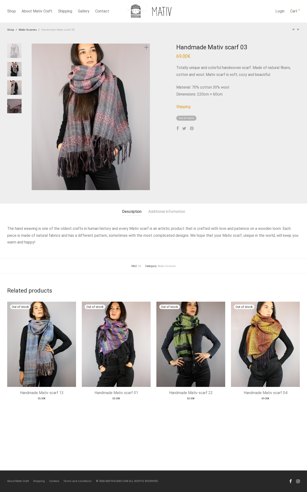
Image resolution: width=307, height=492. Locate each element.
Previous (34, 117)
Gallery (83, 11)
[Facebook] (290, 481)
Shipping (65, 11)
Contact (102, 11)
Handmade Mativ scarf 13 (42, 392)
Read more (42, 399)
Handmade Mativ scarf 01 (116, 392)
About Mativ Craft (37, 11)
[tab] (132, 212)
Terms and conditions (77, 481)
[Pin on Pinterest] (192, 128)
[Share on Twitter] (184, 128)
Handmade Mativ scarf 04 (265, 392)
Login (279, 11)
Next (147, 117)
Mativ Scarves (28, 29)
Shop (11, 11)
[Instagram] (298, 481)
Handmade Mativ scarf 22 (191, 392)
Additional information (166, 211)
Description (132, 211)
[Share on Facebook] (177, 128)
